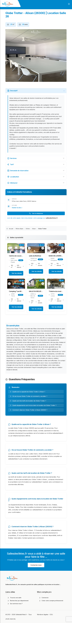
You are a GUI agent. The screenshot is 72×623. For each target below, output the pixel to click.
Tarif (12, 164)
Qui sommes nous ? (16, 603)
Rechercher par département (19, 600)
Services (13, 158)
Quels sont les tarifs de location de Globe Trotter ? (29, 401)
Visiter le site (16, 208)
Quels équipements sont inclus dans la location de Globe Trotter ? (34, 405)
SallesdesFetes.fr (21, 614)
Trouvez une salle (15, 597)
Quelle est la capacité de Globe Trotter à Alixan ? (28, 392)
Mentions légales (42, 614)
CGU (51, 614)
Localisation (14, 177)
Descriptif (13, 91)
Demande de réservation (19, 171)
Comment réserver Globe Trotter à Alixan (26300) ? (29, 410)
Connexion (45, 597)
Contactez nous (36, 565)
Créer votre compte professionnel (52, 600)
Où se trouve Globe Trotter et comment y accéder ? (29, 396)
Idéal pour (13, 183)
